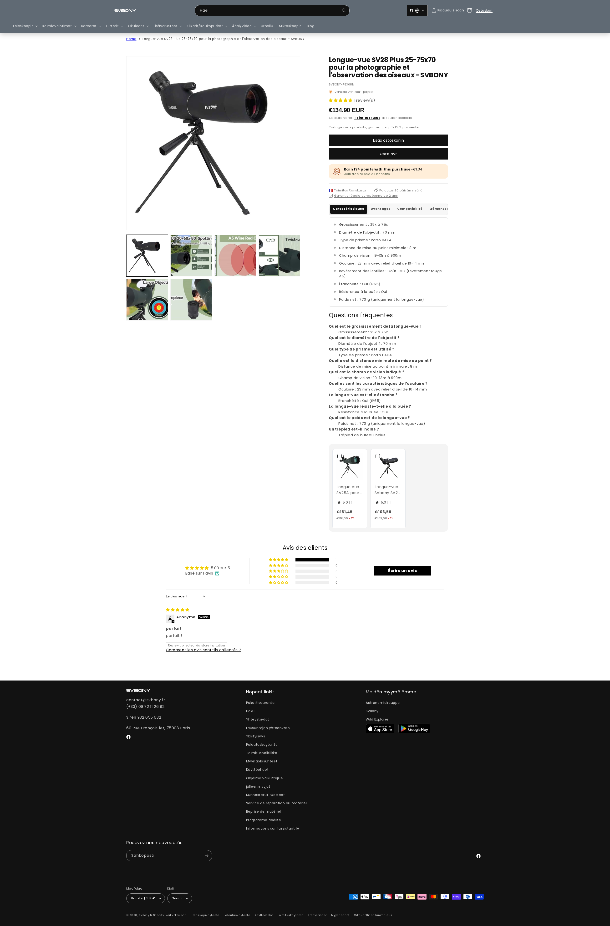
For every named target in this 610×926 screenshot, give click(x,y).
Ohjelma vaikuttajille (264, 778)
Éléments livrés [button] (443, 209)
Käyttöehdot (257, 769)
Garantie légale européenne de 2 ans (366, 196)
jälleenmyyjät (258, 786)
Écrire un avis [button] (402, 570)
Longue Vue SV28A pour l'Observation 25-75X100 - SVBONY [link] (349, 490)
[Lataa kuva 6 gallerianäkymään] (191, 299)
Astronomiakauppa (383, 702)
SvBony (372, 711)
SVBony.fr (145, 915)
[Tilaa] (206, 855)
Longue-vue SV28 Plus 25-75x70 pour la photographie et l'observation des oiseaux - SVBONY (223, 39)
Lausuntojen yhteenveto (268, 728)
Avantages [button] (381, 209)
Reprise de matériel (263, 811)
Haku (250, 711)
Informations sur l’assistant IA (272, 828)
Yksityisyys (255, 736)
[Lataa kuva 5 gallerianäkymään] (147, 299)
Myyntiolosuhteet (262, 761)
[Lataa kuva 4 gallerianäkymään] (279, 255)
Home (131, 39)
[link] (349, 466)
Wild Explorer (377, 719)
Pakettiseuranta (260, 702)
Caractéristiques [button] (348, 209)
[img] (177, 609)
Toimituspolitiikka (261, 753)
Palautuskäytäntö (262, 744)
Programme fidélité (263, 820)
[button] (25, 26)
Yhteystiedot (257, 719)
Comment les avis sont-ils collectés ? (203, 650)
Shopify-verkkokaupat (169, 915)
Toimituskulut (367, 118)
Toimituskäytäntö (290, 915)
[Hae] (344, 10)
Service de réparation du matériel (276, 803)
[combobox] (272, 10)
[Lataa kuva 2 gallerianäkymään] (191, 255)
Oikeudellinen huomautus (373, 915)
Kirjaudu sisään (450, 10)
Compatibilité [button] (410, 209)
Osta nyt (388, 153)
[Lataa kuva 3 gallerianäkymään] (235, 255)
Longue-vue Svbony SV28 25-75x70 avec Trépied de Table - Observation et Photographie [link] (388, 490)
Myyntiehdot (340, 915)
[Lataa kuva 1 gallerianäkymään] (147, 255)
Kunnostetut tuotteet (265, 794)
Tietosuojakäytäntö (204, 915)
